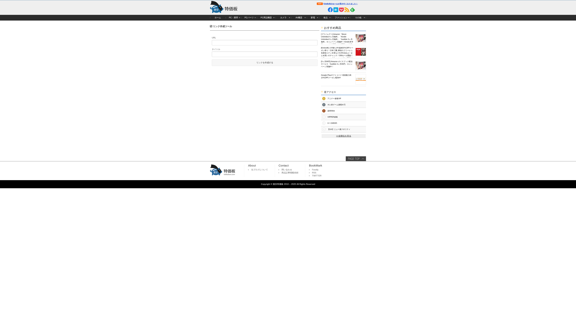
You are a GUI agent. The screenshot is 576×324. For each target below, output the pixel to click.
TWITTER (316, 176)
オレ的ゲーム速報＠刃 (336, 105)
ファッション (341, 17)
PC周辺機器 (266, 17)
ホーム (218, 17)
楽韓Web (331, 111)
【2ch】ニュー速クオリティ (338, 129)
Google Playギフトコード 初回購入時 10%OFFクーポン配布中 (336, 76)
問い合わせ (287, 170)
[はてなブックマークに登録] (335, 9)
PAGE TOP (356, 158)
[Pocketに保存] (341, 9)
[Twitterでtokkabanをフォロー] (319, 9)
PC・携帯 (233, 17)
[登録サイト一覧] (358, 9)
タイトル (216, 49)
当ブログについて (259, 170)
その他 (358, 17)
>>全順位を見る (343, 136)
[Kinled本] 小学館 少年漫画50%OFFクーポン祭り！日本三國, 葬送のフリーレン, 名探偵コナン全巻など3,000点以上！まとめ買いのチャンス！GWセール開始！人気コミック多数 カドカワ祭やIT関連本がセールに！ (337, 52)
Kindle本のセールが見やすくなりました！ (341, 4)
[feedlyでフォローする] (352, 9)
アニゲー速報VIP (334, 99)
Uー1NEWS (332, 123)
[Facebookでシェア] (330, 9)
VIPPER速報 (332, 117)
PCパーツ (249, 17)
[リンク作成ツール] (363, 9)
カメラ (283, 17)
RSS (314, 173)
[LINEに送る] (324, 9)
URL (214, 37)
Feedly (315, 170)
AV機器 (299, 17)
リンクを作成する (264, 63)
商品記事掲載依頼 (290, 173)
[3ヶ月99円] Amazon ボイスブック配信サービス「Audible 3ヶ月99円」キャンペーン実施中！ (336, 64)
